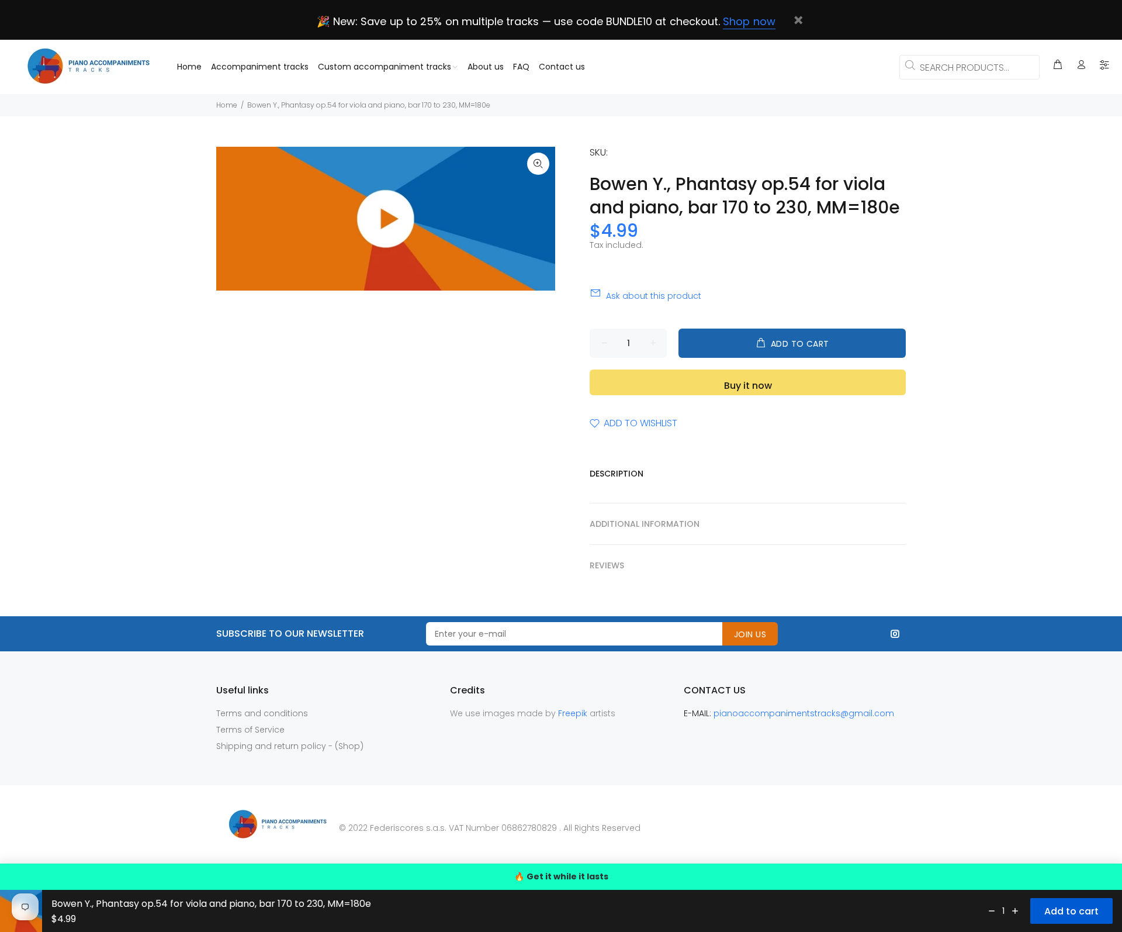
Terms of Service (250, 730)
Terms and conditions (262, 713)
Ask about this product (653, 296)
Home (226, 105)
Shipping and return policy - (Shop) (289, 746)
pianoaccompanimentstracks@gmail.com (804, 713)
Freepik (574, 713)
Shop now (749, 21)
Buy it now (748, 385)
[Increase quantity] (1015, 911)
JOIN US (750, 634)
